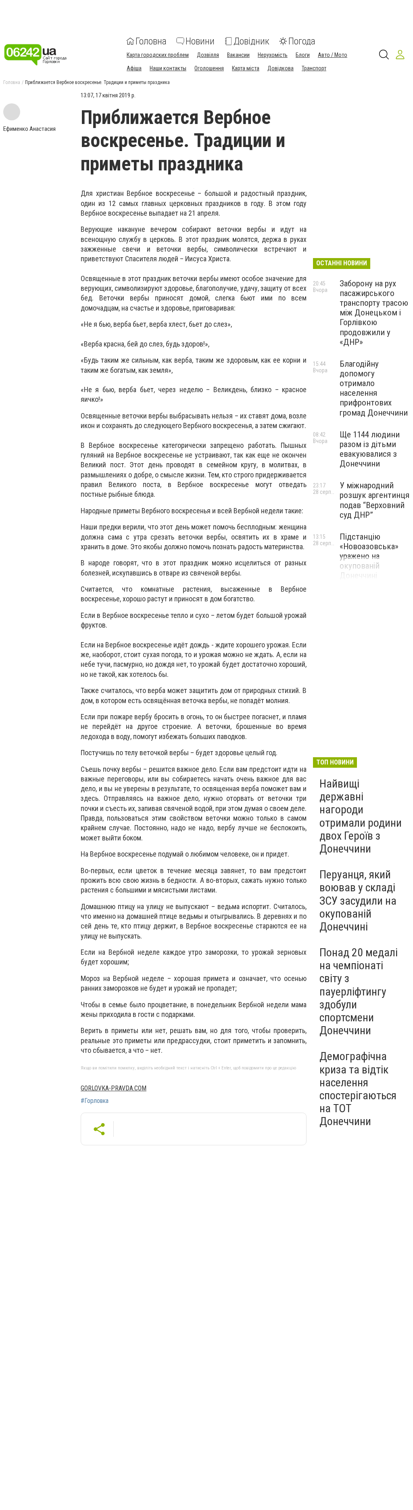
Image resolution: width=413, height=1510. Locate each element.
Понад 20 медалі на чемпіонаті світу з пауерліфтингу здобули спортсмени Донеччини (358, 991)
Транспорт (314, 68)
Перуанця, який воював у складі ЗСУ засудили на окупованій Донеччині (357, 900)
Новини (200, 41)
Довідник (251, 41)
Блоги (303, 55)
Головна (151, 41)
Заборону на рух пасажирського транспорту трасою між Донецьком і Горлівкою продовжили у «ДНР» (374, 313)
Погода (301, 41)
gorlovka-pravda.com (113, 1088)
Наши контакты (168, 68)
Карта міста (245, 68)
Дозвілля (208, 55)
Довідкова (280, 68)
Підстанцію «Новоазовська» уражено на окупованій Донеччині (369, 556)
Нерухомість (273, 55)
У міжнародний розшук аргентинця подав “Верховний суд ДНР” (374, 500)
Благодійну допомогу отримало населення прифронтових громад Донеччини (374, 388)
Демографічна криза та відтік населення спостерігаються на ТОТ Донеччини (357, 1089)
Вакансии (238, 55)
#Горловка (94, 1101)
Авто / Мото (332, 55)
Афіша (134, 68)
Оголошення (209, 68)
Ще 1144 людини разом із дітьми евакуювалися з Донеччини (370, 449)
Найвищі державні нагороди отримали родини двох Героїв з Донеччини (360, 816)
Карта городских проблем (158, 55)
